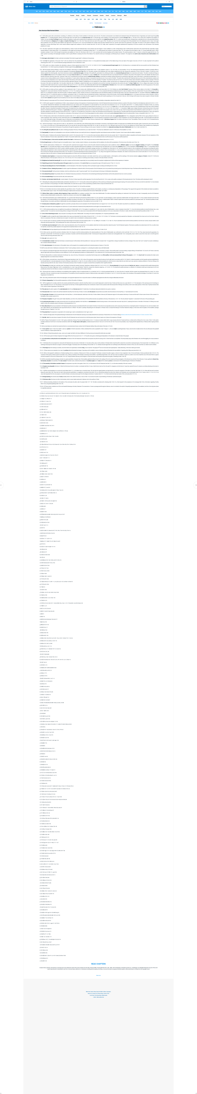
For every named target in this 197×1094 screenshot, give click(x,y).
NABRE (32, 23)
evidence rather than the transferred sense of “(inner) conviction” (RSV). (136, 314)
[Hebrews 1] (2, 488)
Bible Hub (98, 975)
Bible (29, 23)
